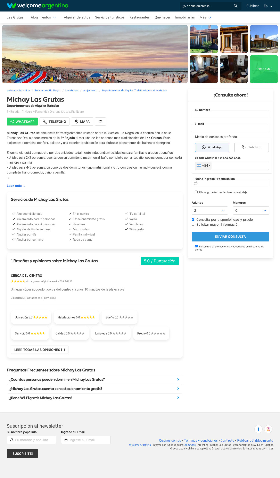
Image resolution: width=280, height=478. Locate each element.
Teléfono (254, 147)
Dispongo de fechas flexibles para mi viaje (223, 192)
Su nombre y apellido (22, 432)
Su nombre (202, 109)
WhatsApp (215, 147)
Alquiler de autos (77, 17)
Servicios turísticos (110, 17)
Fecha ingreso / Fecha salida (215, 178)
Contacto (227, 440)
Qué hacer (162, 17)
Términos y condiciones (201, 440)
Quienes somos (170, 440)
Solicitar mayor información (217, 224)
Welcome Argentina (140, 445)
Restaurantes (140, 17)
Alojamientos (41, 17)
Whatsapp (25, 122)
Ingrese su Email (73, 432)
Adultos (197, 202)
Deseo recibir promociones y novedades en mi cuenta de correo (229, 248)
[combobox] (203, 166)
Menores (239, 202)
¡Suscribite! (22, 454)
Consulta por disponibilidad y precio (224, 219)
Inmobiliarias (185, 17)
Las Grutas (15, 17)
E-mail (199, 123)
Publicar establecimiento (255, 440)
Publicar (252, 6)
